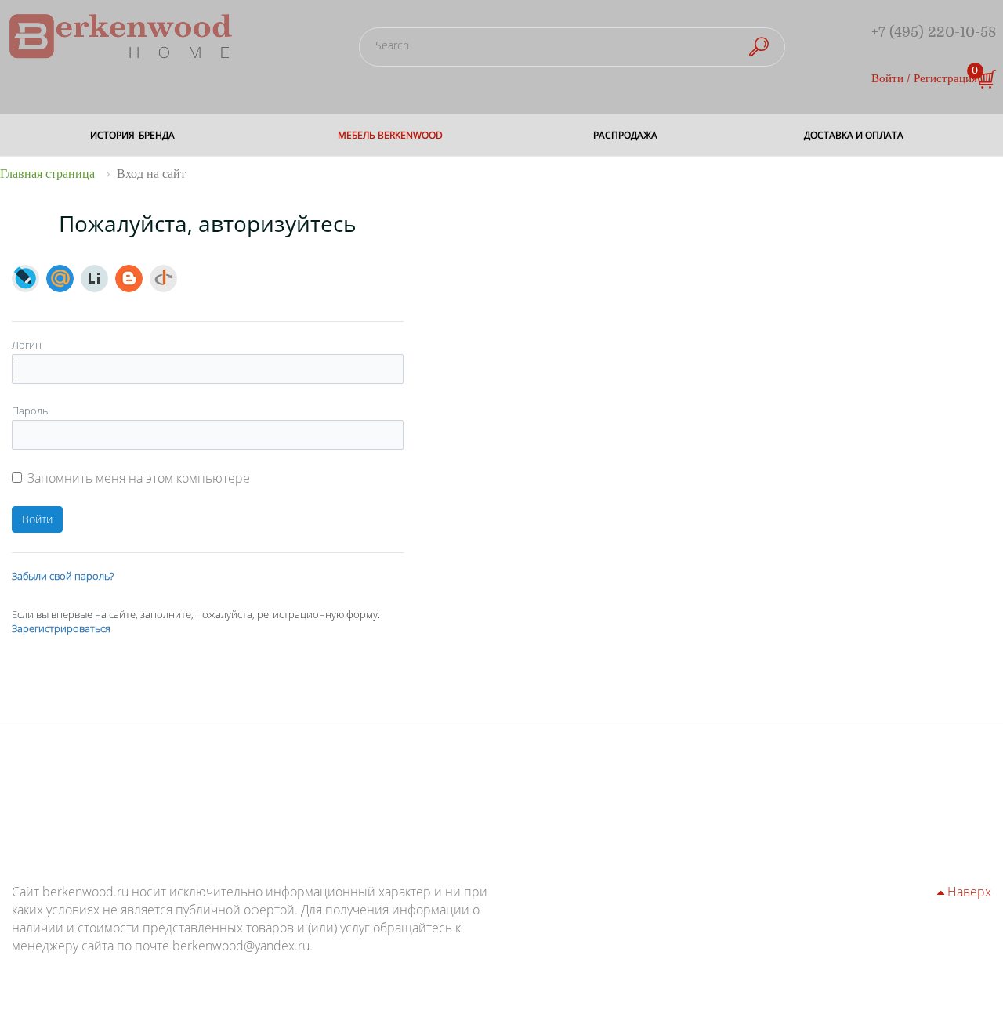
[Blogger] (129, 278)
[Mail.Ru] (60, 278)
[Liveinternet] (94, 278)
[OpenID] (163, 278)
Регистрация (945, 78)
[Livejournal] (25, 278)
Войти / (891, 78)
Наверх (967, 891)
